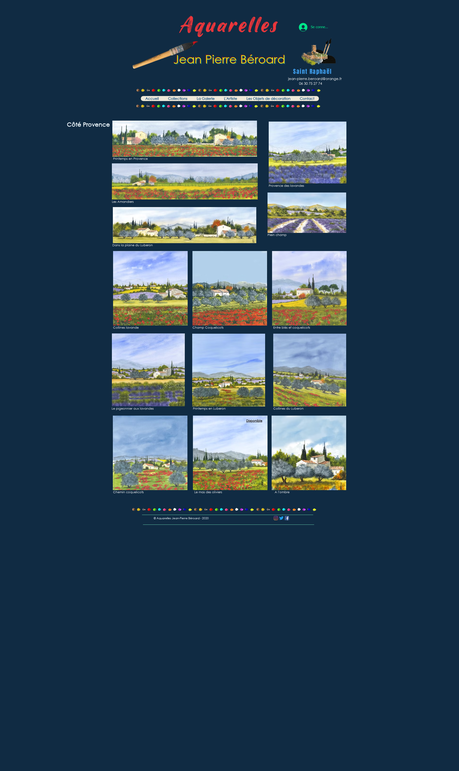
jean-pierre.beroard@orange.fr (315, 78)
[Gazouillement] (281, 518)
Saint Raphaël (312, 71)
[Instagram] (276, 518)
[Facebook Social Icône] (287, 518)
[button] (177, 98)
